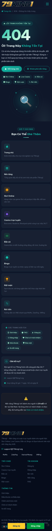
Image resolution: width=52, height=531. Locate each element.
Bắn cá (39, 77)
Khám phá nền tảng (38, 69)
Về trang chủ (13, 69)
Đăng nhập (14, 338)
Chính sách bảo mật (9, 501)
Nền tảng (31, 478)
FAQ (25, 333)
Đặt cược (20, 82)
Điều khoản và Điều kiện (11, 497)
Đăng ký (37, 333)
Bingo (8, 82)
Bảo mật (28, 343)
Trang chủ (7, 11)
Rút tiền (34, 82)
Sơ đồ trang (14, 348)
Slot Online (10, 77)
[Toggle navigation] (47, 4)
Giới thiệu (13, 333)
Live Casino (25, 77)
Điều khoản (14, 343)
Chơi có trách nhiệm (33, 338)
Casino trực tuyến (9, 470)
